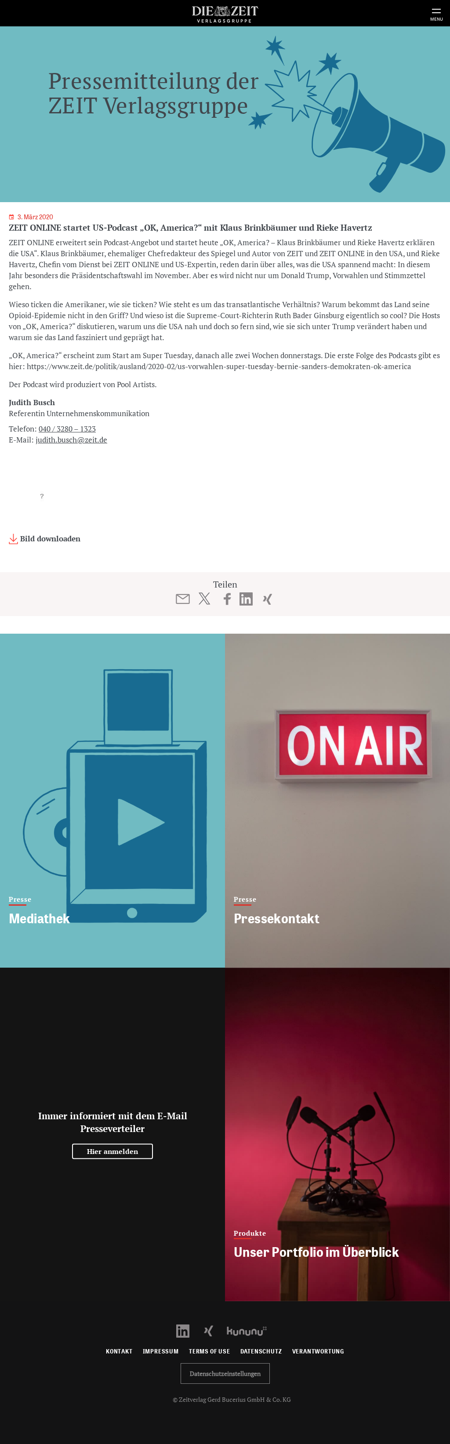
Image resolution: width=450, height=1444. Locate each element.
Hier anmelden (112, 1151)
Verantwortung (318, 1351)
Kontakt (119, 1351)
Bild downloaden (49, 538)
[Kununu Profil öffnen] (251, 1330)
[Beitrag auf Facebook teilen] (227, 599)
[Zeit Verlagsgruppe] (225, 13)
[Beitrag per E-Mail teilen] (183, 599)
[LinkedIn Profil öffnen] (188, 1330)
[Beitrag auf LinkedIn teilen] (246, 599)
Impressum (161, 1351)
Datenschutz (261, 1351)
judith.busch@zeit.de (71, 440)
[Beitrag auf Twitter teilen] (204, 598)
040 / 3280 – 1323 (67, 429)
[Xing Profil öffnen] (214, 1330)
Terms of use (209, 1351)
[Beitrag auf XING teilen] (267, 599)
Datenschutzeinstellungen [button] (225, 1373)
